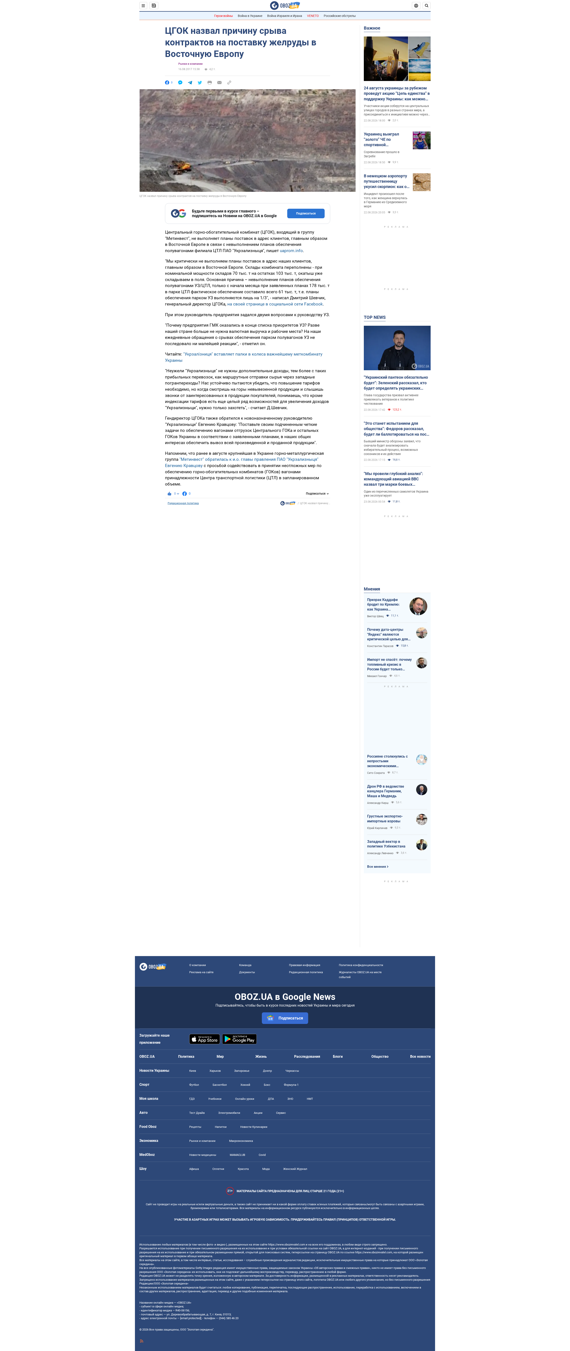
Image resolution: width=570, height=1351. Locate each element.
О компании (197, 965)
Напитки (221, 1127)
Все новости (420, 1056)
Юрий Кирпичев (377, 828)
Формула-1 (291, 1084)
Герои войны (223, 16)
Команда (245, 965)
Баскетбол (220, 1084)
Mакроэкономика (241, 1141)
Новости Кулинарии (253, 1127)
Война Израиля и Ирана (284, 16)
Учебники (215, 1098)
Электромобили (229, 1112)
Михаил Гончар (377, 676)
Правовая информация (304, 965)
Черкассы (292, 1070)
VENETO (313, 16)
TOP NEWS (375, 317)
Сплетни (218, 1169)
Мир (220, 1056)
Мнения (372, 589)
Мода (266, 1169)
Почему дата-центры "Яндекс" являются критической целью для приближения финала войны (387, 634)
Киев (192, 1070)
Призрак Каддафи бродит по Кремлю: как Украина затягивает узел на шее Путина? (383, 605)
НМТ (310, 1098)
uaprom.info (291, 250)
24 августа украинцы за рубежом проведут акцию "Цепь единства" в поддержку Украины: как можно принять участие (397, 94)
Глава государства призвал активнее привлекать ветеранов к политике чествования (391, 399)
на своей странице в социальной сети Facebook (275, 304)
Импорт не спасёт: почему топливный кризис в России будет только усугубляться (389, 664)
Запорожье (241, 1070)
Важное (372, 28)
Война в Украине (250, 16)
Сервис (281, 1112)
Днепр (267, 1070)
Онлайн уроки (244, 1098)
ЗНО (290, 1098)
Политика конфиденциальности (361, 965)
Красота (243, 1169)
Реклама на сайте (201, 972)
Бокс (267, 1084)
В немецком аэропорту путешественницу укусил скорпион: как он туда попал (386, 182)
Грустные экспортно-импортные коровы (385, 818)
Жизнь (261, 1056)
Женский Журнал (295, 1169)
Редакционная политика (183, 503)
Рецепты (195, 1127)
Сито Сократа (376, 773)
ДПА (271, 1098)
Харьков (215, 1070)
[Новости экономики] (287, 504)
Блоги (338, 1056)
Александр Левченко (380, 853)
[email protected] (190, 1318)
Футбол (194, 1084)
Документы (247, 972)
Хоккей (245, 1084)
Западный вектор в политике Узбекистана (386, 844)
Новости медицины (202, 1155)
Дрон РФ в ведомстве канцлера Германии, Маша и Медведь (385, 791)
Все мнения (376, 867)
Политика (186, 1056)
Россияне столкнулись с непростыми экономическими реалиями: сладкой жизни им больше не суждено (389, 761)
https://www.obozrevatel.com (286, 1244)
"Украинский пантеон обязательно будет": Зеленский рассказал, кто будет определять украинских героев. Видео (396, 383)
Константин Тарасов (380, 646)
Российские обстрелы (340, 16)
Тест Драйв (197, 1112)
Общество (380, 1056)
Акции (258, 1112)
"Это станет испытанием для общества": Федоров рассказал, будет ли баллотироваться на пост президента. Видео (396, 429)
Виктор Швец (375, 616)
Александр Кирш (378, 803)
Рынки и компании (190, 63)
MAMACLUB (237, 1155)
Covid (262, 1155)
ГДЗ (192, 1098)
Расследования (307, 1056)
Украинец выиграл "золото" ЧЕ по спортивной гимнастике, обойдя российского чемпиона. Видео (386, 140)
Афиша (194, 1169)
